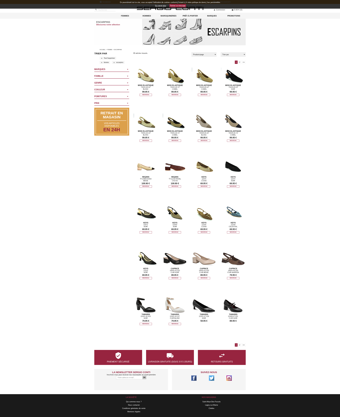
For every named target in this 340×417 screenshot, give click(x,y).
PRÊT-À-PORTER (190, 16)
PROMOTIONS (233, 16)
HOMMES (147, 16)
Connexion (219, 10)
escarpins (118, 62)
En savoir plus (160, 6)
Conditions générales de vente (133, 408)
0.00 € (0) (237, 10)
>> (244, 62)
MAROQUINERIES (168, 16)
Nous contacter (134, 405)
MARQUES (212, 16)
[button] (111, 69)
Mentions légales (133, 412)
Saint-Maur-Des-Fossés (211, 402)
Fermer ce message (177, 6)
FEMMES (125, 16)
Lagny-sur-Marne (211, 405)
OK (144, 377)
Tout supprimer (108, 58)
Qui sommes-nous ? (134, 402)
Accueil (102, 49)
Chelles (211, 408)
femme (109, 49)
